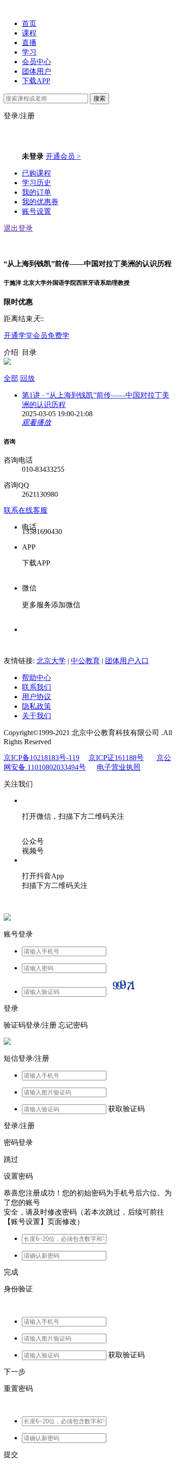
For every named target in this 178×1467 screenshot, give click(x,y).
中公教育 (85, 661)
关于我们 (36, 716)
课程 (29, 33)
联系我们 (36, 687)
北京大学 (51, 661)
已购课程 (36, 173)
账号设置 (36, 211)
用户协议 (36, 697)
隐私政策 (36, 706)
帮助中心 (36, 677)
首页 (29, 23)
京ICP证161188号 (116, 757)
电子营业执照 (119, 767)
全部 (11, 378)
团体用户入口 (127, 661)
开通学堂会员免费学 (36, 335)
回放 (27, 378)
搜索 (99, 98)
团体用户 (36, 71)
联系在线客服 (25, 510)
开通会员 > (63, 156)
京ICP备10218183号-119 (41, 757)
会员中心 (36, 62)
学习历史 (36, 183)
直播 (29, 42)
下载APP (36, 81)
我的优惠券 (40, 202)
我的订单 (36, 192)
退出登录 (18, 228)
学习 (29, 52)
